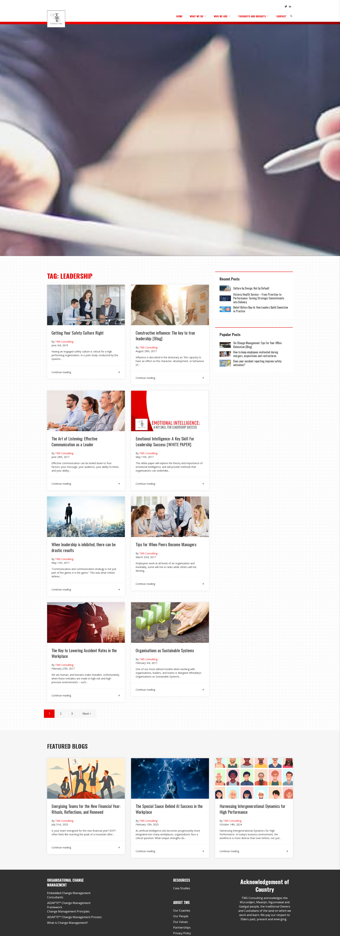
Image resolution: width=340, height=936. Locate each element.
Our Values (180, 922)
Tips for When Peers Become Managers (166, 544)
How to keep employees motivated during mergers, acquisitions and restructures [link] (255, 354)
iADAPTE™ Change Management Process (74, 917)
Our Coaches (181, 910)
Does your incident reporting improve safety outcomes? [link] (257, 363)
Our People (180, 916)
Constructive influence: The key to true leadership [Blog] (165, 335)
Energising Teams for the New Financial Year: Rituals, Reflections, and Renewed (86, 809)
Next (86, 714)
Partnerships (182, 927)
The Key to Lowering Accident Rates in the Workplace (84, 653)
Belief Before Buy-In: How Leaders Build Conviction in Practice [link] (260, 309)
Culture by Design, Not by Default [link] (251, 288)
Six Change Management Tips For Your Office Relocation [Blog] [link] (257, 345)
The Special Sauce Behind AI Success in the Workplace (169, 809)
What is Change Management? (67, 923)
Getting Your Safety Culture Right (78, 332)
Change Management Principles (68, 911)
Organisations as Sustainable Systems (165, 650)
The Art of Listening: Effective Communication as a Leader (74, 441)
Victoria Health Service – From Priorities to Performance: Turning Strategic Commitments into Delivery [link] (258, 298)
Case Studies (181, 888)
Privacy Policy (182, 933)
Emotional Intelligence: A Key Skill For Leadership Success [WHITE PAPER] (165, 441)
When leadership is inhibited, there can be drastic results (84, 547)
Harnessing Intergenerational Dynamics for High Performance (252, 809)
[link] (86, 369)
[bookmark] (56, 19)
